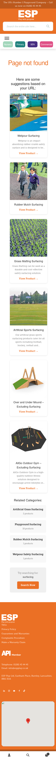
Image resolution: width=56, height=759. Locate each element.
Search (28, 755)
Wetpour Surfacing (28, 135)
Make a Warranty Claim (13, 642)
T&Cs (4, 625)
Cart (43, 753)
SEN (32, 44)
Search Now (28, 585)
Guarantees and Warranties (15, 633)
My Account (9, 755)
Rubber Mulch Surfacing (28, 204)
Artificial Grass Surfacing (28, 511)
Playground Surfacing (28, 526)
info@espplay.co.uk (18, 668)
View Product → (28, 153)
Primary (20, 44)
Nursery (8, 44)
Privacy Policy (8, 629)
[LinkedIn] (4, 691)
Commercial (46, 44)
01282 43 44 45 (33, 6)
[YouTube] (14, 691)
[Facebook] (19, 691)
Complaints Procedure (13, 638)
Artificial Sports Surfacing (28, 330)
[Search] (48, 26)
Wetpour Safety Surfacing (28, 556)
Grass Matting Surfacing (28, 261)
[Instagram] (9, 691)
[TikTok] (25, 691)
